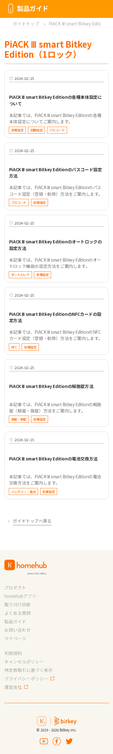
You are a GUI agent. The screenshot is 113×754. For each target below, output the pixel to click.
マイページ (15, 638)
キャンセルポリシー (24, 661)
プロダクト (15, 587)
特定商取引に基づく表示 (28, 670)
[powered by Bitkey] (25, 565)
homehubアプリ (20, 596)
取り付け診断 (17, 604)
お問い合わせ (17, 630)
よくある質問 (17, 613)
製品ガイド (15, 621)
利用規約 (13, 653)
